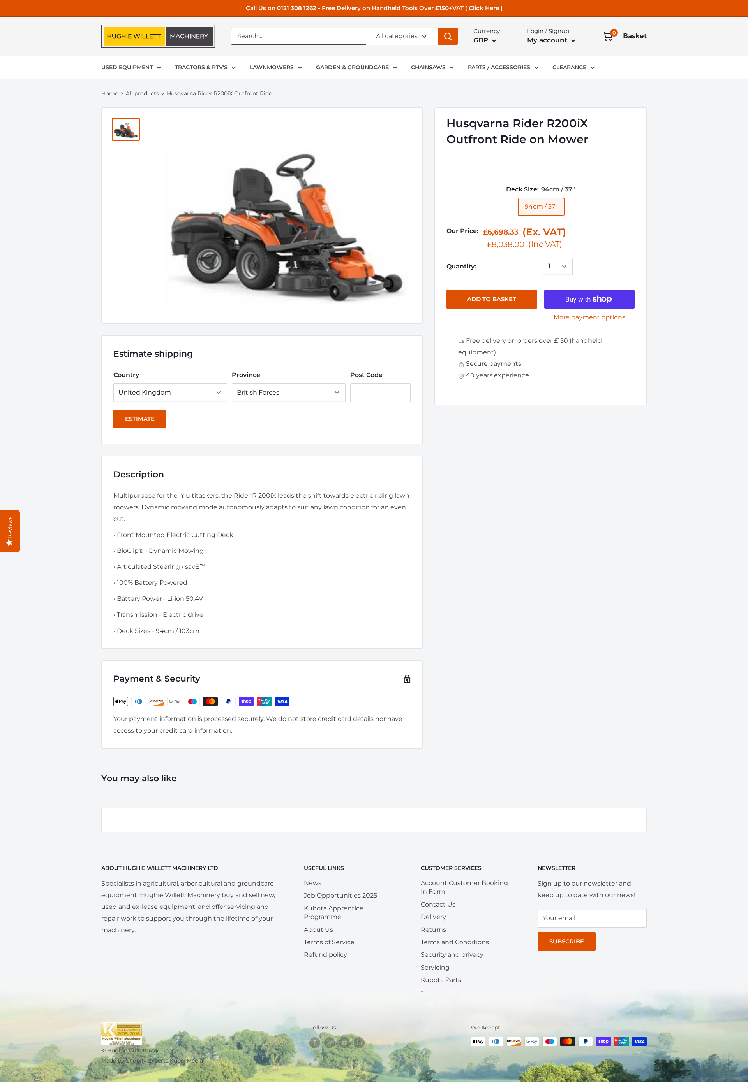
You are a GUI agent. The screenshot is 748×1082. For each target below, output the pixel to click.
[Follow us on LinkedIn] (359, 1042)
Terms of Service (329, 942)
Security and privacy (452, 954)
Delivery (433, 917)
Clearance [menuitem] (569, 67)
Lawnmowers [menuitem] (272, 67)
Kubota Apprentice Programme (333, 913)
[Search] (448, 36)
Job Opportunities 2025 (340, 895)
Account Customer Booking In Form (464, 887)
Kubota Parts (441, 980)
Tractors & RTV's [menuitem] (201, 67)
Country (126, 375)
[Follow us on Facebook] (314, 1042)
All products (142, 93)
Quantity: (461, 266)
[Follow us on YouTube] (344, 1042)
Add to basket (491, 299)
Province (246, 375)
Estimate (140, 419)
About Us (318, 929)
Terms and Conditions (455, 942)
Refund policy (325, 954)
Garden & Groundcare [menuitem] (352, 67)
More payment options (589, 317)
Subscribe (566, 941)
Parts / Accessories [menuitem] (499, 67)
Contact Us (438, 904)
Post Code (366, 375)
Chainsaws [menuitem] (428, 67)
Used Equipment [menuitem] (127, 67)
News (312, 883)
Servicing (435, 967)
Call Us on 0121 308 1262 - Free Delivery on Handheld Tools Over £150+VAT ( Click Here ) (374, 8)
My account (548, 40)
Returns (433, 929)
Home (109, 93)
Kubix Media (186, 1060)
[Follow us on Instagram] (329, 1042)
